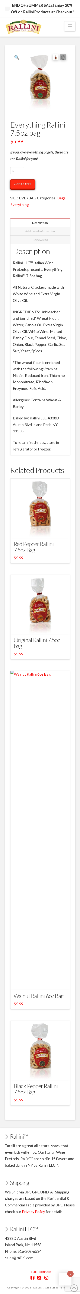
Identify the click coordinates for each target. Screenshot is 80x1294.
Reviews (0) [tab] (40, 239)
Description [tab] (40, 222)
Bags (61, 198)
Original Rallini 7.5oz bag (37, 643)
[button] (69, 26)
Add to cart (22, 184)
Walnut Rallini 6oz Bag (39, 996)
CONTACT (45, 1272)
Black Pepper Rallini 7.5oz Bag (36, 1089)
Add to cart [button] (42, 531)
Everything (19, 204)
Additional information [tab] (40, 231)
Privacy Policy (33, 1211)
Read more (40, 982)
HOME (33, 1272)
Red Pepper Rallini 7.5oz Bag (34, 547)
